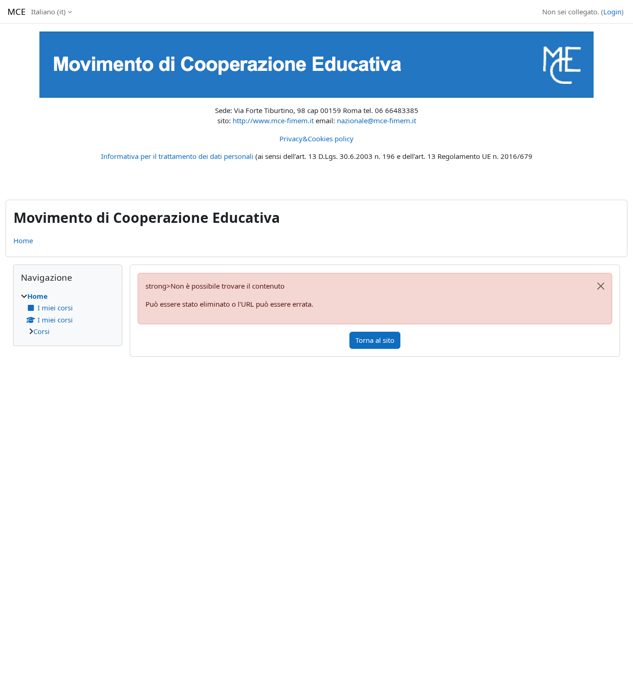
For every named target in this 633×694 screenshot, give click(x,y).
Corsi (41, 331)
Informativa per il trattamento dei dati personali (177, 156)
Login (612, 11)
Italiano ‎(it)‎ (48, 11)
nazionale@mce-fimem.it (376, 120)
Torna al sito (374, 340)
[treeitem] (67, 314)
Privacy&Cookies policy (316, 138)
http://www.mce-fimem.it (273, 120)
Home (23, 240)
